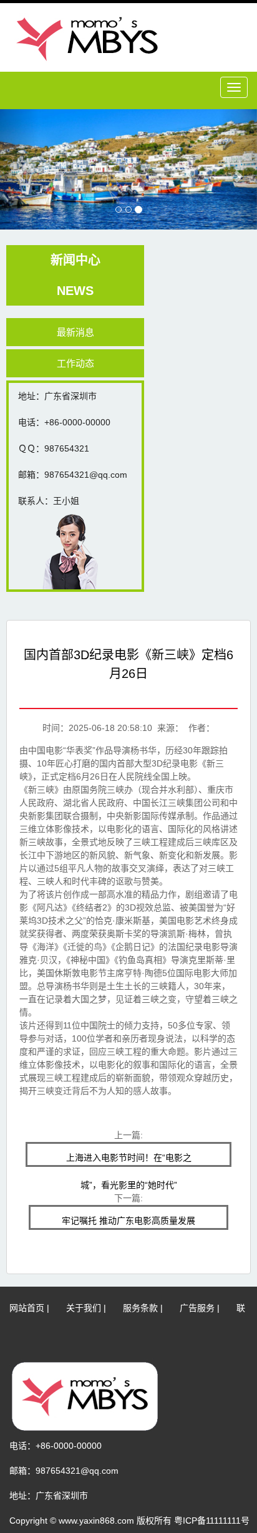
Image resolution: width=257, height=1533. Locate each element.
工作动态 (75, 363)
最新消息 (75, 332)
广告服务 (197, 1308)
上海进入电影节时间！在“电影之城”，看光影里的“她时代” (129, 1160)
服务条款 (140, 1308)
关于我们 (83, 1308)
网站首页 (26, 1308)
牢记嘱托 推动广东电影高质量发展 (128, 1221)
